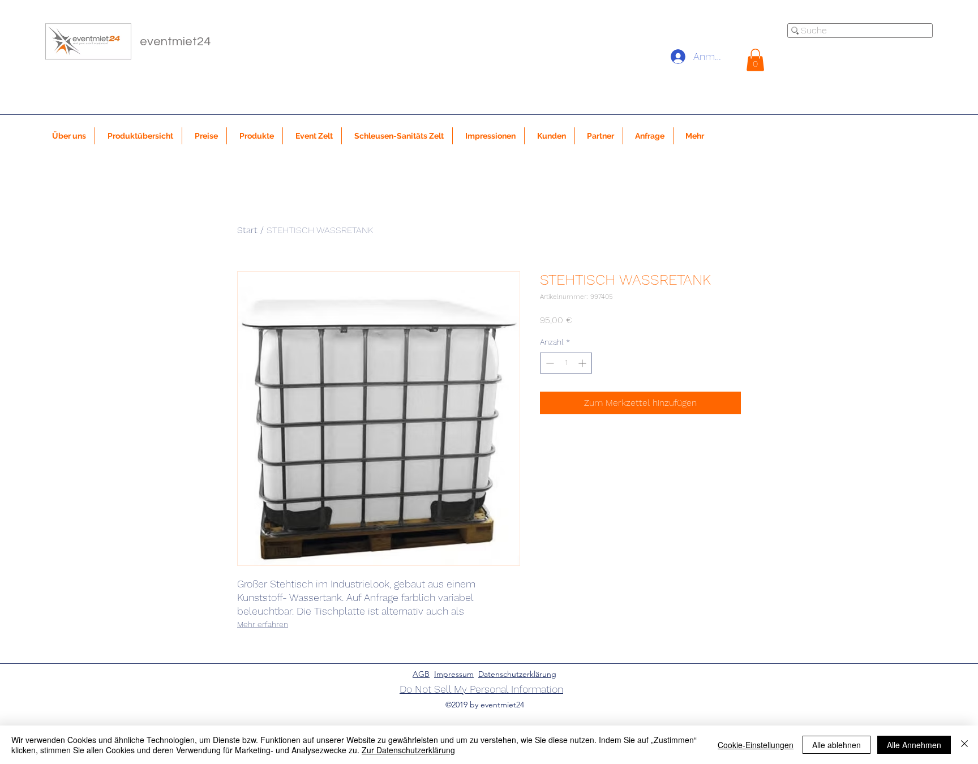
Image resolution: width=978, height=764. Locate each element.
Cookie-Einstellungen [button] (755, 744)
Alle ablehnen (836, 744)
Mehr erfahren (262, 624)
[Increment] (583, 363)
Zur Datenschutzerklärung (408, 750)
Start (247, 230)
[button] (755, 60)
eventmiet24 (175, 41)
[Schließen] (964, 745)
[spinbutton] (566, 363)
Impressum (454, 674)
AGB (421, 674)
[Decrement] (549, 363)
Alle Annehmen (914, 744)
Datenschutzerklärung (517, 674)
